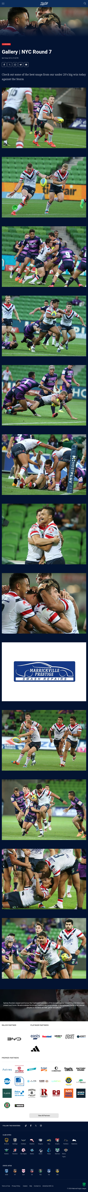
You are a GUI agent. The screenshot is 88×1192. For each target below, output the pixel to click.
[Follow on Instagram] (41, 1126)
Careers (25, 1186)
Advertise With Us (48, 1186)
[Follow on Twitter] (36, 1126)
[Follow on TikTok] (26, 1126)
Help (30, 1186)
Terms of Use (6, 1186)
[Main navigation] (3, 3)
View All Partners (44, 1115)
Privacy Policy (16, 1186)
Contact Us (37, 1186)
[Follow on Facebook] (31, 1126)
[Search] (85, 3)
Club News (6, 44)
